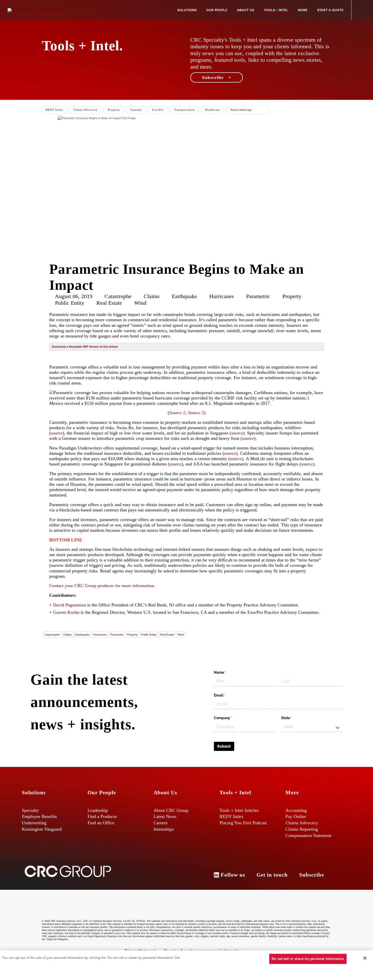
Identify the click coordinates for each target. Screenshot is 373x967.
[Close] (364, 958)
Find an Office (101, 822)
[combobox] (311, 727)
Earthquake (82, 634)
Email (227, 695)
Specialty (30, 810)
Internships (164, 829)
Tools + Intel (276, 10)
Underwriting (34, 822)
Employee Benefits (39, 816)
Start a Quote (330, 10)
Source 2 (196, 412)
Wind (181, 634)
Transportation (184, 109)
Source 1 (177, 412)
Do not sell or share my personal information (308, 959)
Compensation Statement (308, 835)
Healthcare (212, 109)
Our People (216, 10)
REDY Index (54, 109)
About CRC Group (171, 810)
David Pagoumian (69, 604)
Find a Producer (102, 816)
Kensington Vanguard (42, 829)
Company (230, 718)
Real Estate (167, 634)
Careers (160, 822)
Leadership (98, 810)
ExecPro (158, 109)
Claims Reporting (301, 829)
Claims (67, 634)
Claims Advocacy (86, 109)
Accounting (296, 810)
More (303, 10)
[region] (186, 958)
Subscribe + (216, 77)
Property (114, 109)
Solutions (187, 10)
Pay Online (295, 816)
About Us (245, 10)
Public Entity (148, 634)
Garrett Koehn (66, 612)
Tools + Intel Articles (239, 810)
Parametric (117, 634)
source (57, 433)
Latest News (165, 816)
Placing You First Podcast (243, 822)
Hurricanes (100, 634)
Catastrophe (52, 634)
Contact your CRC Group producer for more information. (102, 585)
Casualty (136, 109)
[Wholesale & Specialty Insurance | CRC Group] (38, 9)
